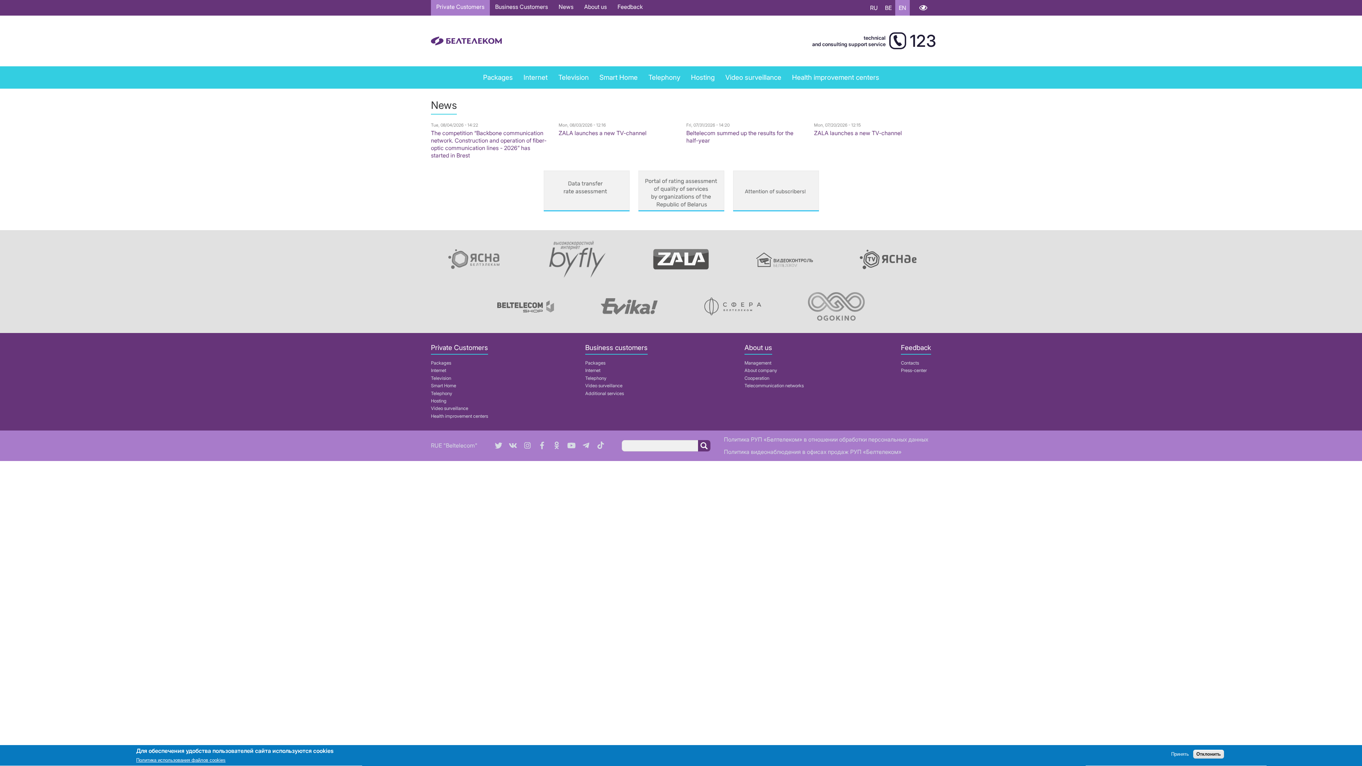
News (566, 6)
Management (757, 363)
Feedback (630, 6)
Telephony (441, 393)
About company (760, 370)
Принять (1180, 754)
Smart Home (618, 77)
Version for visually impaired (923, 8)
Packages (441, 363)
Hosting (439, 401)
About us (595, 6)
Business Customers (521, 6)
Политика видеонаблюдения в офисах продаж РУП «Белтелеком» (813, 451)
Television (573, 77)
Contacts (910, 363)
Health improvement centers (835, 77)
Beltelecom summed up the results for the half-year (739, 136)
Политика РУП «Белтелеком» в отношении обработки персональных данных (826, 439)
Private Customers (460, 6)
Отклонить (1208, 754)
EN (902, 7)
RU (874, 7)
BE (888, 7)
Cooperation (756, 378)
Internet (536, 77)
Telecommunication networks (774, 385)
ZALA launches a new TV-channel (603, 133)
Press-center (914, 370)
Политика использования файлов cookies (181, 760)
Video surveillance (753, 77)
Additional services (604, 393)
